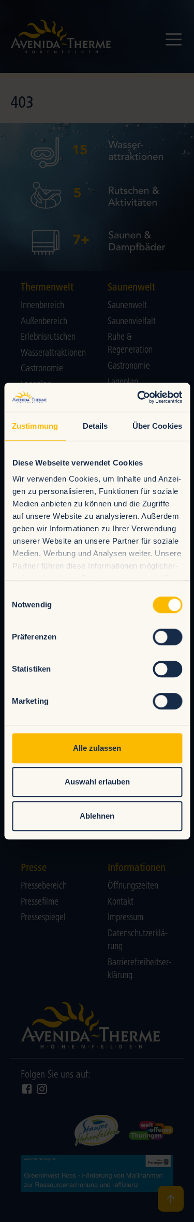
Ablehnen (97, 815)
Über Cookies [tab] (157, 425)
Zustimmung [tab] (35, 425)
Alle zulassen (97, 748)
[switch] (167, 637)
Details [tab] (95, 425)
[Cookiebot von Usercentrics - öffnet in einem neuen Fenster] (138, 397)
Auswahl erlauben (97, 781)
